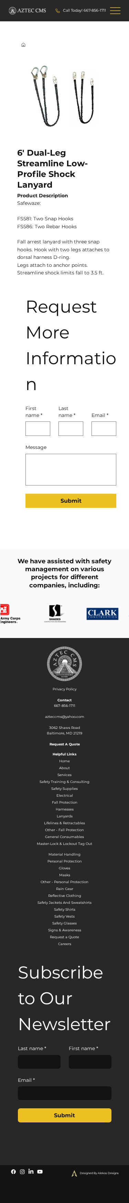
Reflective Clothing (64, 895)
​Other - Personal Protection (64, 882)
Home (64, 761)
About (64, 768)
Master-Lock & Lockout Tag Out (64, 843)
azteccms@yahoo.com (64, 716)
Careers (64, 944)
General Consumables (64, 837)
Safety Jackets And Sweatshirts (64, 902)
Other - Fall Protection (64, 830)
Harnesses (65, 809)
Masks (64, 875)
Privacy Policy (64, 689)
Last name (66, 411)
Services (64, 775)
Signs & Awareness (64, 930)
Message (35, 447)
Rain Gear (64, 889)
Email (100, 415)
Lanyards (65, 816)
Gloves (64, 868)
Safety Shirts (64, 909)
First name (33, 411)
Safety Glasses (64, 923)
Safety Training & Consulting (64, 782)
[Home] (23, 45)
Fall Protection (64, 802)
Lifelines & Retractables (64, 823)
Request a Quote (64, 937)
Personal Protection (64, 861)
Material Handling (64, 854)
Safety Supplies (64, 788)
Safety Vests (64, 916)
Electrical (64, 795)
